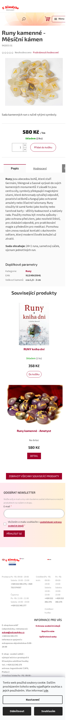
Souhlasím (48, 711)
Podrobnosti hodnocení (46, 52)
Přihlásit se (14, 533)
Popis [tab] (15, 168)
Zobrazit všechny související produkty (34, 476)
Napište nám (48, 631)
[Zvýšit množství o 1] (25, 145)
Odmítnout (17, 711)
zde (46, 691)
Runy (28, 271)
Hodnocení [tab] (40, 169)
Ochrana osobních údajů (48, 626)
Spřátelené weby (48, 636)
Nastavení (32, 700)
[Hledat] (23, 19)
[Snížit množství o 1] (25, 149)
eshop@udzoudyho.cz (13, 632)
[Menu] (59, 19)
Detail (34, 455)
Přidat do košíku (43, 147)
